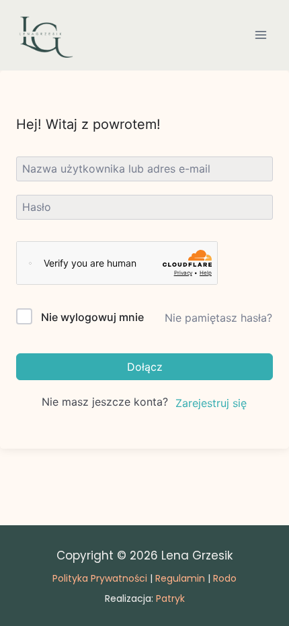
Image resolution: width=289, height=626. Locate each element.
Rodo (225, 578)
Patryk (170, 598)
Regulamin (180, 578)
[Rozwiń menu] (260, 35)
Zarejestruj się (211, 403)
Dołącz (145, 366)
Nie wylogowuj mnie (92, 317)
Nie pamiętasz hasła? (218, 317)
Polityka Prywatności (99, 578)
